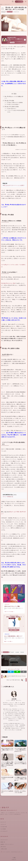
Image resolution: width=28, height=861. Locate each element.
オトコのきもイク (4, 831)
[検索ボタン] (12, 1)
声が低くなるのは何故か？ (13, 104)
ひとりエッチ (9, 11)
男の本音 (22, 652)
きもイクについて (4, 839)
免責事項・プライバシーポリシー (7, 844)
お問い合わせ (3, 846)
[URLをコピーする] (24, 672)
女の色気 (17, 652)
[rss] (14, 857)
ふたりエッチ (3, 824)
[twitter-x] (13, 857)
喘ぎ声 (12, 652)
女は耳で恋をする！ (12, 108)
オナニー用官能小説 (8, 496)
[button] (4, 672)
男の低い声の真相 (9, 100)
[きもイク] (5, 1)
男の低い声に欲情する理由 (12, 106)
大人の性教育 (3, 828)
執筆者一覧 (3, 842)
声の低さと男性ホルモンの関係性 (15, 102)
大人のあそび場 (4, 826)
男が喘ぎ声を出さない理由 (8, 283)
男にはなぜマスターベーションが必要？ (14, 185)
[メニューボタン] (25, 1)
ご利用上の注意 (4, 848)
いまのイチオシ (20, 1)
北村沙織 (14, 699)
